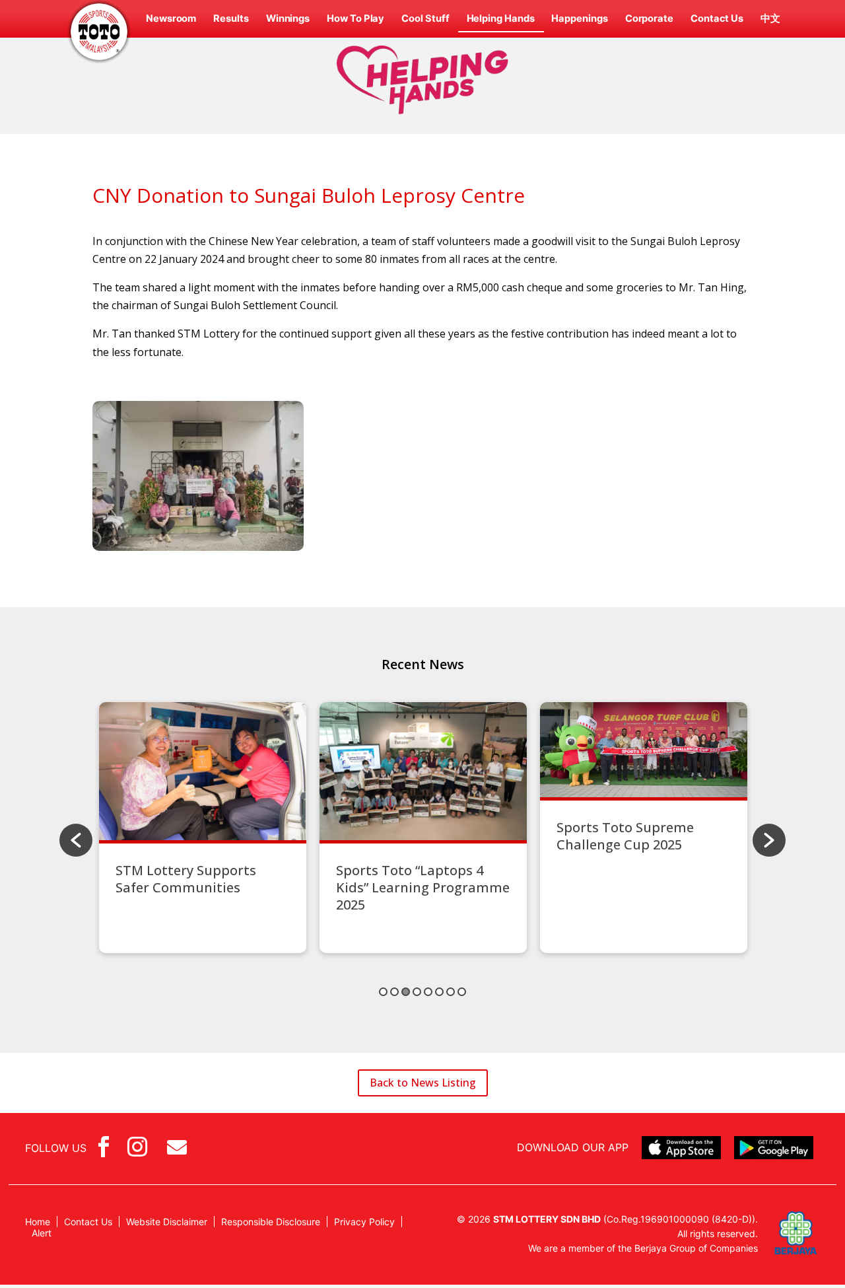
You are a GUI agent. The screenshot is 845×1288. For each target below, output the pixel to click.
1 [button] (383, 991)
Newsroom (171, 18)
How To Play (355, 18)
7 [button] (450, 991)
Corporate (649, 18)
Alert (41, 1232)
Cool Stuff (425, 18)
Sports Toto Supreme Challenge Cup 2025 (625, 835)
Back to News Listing (423, 1082)
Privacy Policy (364, 1221)
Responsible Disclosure (270, 1221)
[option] (202, 827)
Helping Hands (501, 18)
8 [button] (461, 991)
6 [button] (439, 991)
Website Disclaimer (166, 1221)
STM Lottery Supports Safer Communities (186, 878)
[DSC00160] (198, 547)
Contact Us (717, 18)
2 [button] (394, 991)
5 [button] (428, 991)
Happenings (579, 18)
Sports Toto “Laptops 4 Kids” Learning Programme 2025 (423, 887)
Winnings (288, 18)
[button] (75, 840)
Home (37, 1221)
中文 (770, 18)
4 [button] (417, 991)
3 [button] (405, 991)
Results (230, 18)
